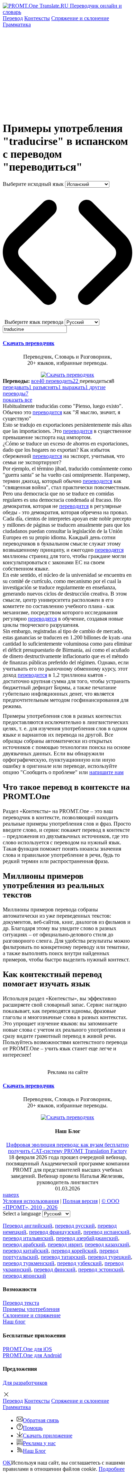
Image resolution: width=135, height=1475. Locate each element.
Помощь (33, 1428)
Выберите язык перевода (33, 322)
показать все (17, 400)
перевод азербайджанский (87, 1238)
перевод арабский (24, 1244)
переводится (47, 412)
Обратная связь (41, 1420)
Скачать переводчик (28, 343)
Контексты (37, 18)
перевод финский (54, 1269)
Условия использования (31, 1201)
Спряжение (80, 18)
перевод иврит (65, 1244)
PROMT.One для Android (32, 1355)
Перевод (13, 18)
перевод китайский (25, 1251)
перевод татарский (63, 1257)
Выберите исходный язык (33, 184)
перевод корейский (74, 1251)
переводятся (109, 550)
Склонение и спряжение (32, 1315)
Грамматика (17, 24)
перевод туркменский (28, 1263)
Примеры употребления (31, 1309)
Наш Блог (34, 1451)
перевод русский (75, 1226)
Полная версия (80, 1201)
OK (7, 1463)
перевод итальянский (28, 1238)
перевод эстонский (100, 1269)
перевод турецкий (109, 1257)
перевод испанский (106, 1232)
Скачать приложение (47, 1436)
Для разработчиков (25, 1383)
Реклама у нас (39, 1443)
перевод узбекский (79, 1263)
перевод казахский (107, 1244)
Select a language (22, 1213)
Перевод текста (21, 1303)
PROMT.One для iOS (27, 1349)
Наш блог (14, 1322)
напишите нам (106, 772)
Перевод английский (27, 1226)
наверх (11, 1195)
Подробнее (112, 1469)
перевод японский (24, 1276)
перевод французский (55, 1232)
